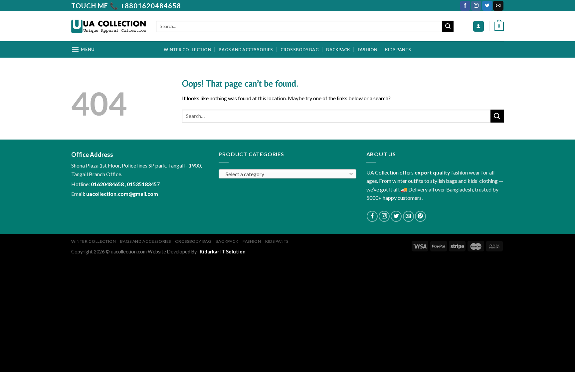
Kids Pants (398, 49)
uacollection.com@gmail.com (122, 193)
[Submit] (448, 26)
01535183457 (143, 184)
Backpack (338, 49)
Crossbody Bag (300, 49)
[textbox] (286, 174)
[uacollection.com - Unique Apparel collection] (108, 26)
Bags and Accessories (246, 49)
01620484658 (108, 184)
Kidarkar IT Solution (223, 251)
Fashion (368, 49)
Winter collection (187, 49)
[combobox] (287, 174)
